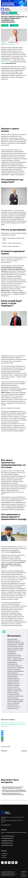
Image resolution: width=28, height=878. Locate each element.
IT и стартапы (5, 12)
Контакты (4, 855)
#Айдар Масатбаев (5, 746)
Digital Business (5, 61)
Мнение (18, 14)
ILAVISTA (23, 873)
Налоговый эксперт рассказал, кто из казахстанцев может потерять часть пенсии (13, 794)
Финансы (13, 12)
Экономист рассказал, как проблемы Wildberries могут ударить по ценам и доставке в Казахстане (14, 790)
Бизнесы (13, 14)
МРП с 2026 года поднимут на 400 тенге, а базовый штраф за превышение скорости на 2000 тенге (13, 724)
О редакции (5, 853)
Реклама (4, 857)
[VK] (14, 740)
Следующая (24, 750)
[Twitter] (14, 736)
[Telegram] (14, 731)
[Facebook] (14, 733)
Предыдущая (4, 750)
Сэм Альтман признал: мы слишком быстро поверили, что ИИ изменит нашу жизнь (12, 787)
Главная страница (5, 14)
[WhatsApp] (14, 738)
